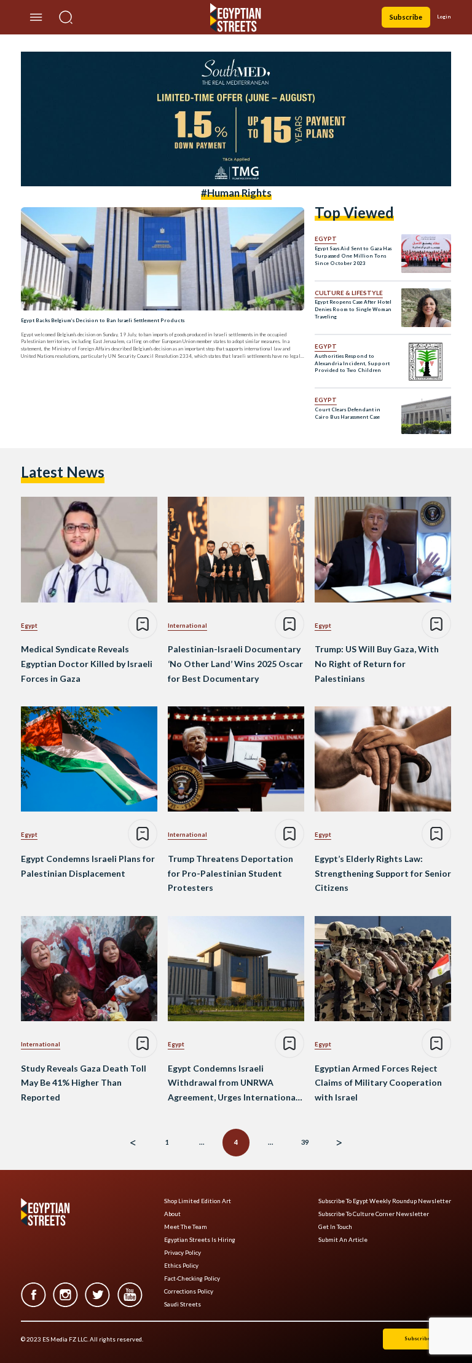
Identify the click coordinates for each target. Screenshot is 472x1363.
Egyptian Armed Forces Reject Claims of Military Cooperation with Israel (378, 1083)
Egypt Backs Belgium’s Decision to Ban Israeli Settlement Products (102, 320)
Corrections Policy (188, 1291)
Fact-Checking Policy (192, 1278)
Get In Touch (335, 1226)
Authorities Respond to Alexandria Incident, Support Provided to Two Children (352, 363)
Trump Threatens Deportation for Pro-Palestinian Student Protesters (230, 873)
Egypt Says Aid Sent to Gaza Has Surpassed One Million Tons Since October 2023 (353, 255)
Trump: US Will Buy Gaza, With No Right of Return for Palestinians (377, 664)
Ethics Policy (181, 1265)
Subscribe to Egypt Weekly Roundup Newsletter (384, 1201)
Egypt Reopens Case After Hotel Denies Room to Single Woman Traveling (353, 309)
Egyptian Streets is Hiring (199, 1239)
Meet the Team (185, 1226)
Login (444, 17)
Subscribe (406, 17)
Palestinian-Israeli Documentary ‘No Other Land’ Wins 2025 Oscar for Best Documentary (235, 664)
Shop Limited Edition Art (197, 1201)
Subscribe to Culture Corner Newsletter (373, 1214)
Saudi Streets (182, 1304)
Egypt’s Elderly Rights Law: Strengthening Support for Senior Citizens (383, 873)
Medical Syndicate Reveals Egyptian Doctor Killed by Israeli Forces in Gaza (86, 664)
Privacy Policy (182, 1252)
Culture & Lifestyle (349, 292)
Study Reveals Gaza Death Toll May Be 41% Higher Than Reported (83, 1083)
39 (305, 1142)
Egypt (326, 238)
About (172, 1214)
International (187, 625)
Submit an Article (343, 1239)
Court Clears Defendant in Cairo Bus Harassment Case (347, 413)
